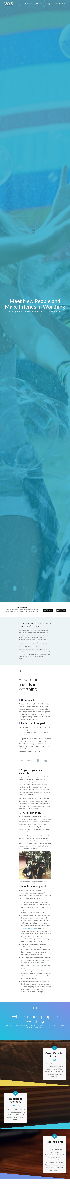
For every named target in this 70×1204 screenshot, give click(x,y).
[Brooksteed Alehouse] (15, 1093)
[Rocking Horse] (54, 1136)
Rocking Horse (54, 1141)
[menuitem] (31, 4)
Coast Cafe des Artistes (54, 1055)
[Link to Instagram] (62, 3)
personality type (30, 928)
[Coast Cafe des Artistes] (54, 1048)
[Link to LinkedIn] (64, 3)
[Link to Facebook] (56, 3)
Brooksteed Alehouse (15, 1100)
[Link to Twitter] (59, 3)
